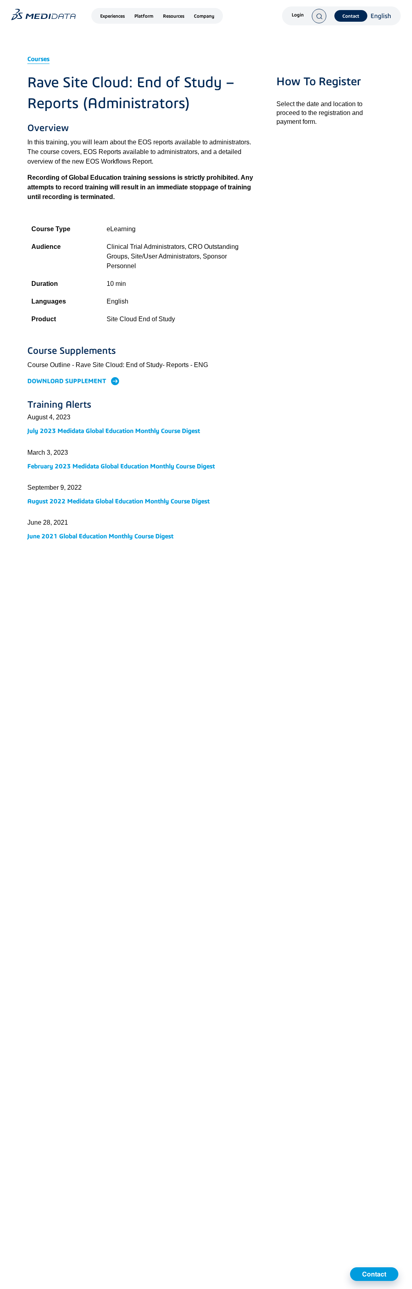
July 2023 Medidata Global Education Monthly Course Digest (113, 431)
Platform (143, 16)
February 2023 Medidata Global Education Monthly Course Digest (121, 466)
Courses (38, 59)
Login (298, 15)
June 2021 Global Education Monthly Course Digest (100, 536)
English (381, 16)
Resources (173, 16)
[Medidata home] (43, 14)
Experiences (112, 16)
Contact (350, 16)
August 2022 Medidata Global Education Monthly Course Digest (118, 501)
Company (204, 16)
